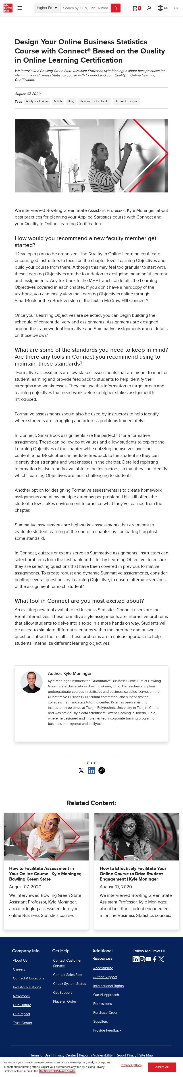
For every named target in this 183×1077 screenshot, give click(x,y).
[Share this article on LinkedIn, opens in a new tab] (91, 770)
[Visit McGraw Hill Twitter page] (161, 959)
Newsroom (21, 996)
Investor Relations (27, 987)
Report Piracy (126, 1055)
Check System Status (69, 983)
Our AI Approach (106, 995)
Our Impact (21, 1014)
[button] (149, 8)
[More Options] (176, 8)
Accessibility (103, 968)
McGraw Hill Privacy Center (57, 1071)
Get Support (62, 992)
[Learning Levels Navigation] (19, 8)
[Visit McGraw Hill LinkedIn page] (136, 959)
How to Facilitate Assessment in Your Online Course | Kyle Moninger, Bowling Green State (45, 873)
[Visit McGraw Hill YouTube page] (148, 959)
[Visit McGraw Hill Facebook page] (155, 959)
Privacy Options (131, 1065)
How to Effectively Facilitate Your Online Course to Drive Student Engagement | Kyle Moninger (133, 873)
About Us (20, 960)
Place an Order (64, 1001)
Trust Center (22, 1023)
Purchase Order (105, 1012)
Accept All (161, 1067)
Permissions (102, 1003)
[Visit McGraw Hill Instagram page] (142, 959)
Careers (19, 969)
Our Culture (22, 1005)
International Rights (108, 986)
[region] (91, 1067)
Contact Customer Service (67, 963)
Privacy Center (64, 1055)
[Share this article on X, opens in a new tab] (81, 770)
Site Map (146, 1055)
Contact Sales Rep (67, 975)
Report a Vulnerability (96, 1055)
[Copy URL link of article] (101, 770)
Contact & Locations (28, 978)
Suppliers (100, 1021)
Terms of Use (40, 1055)
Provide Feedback (107, 1030)
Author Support (105, 977)
